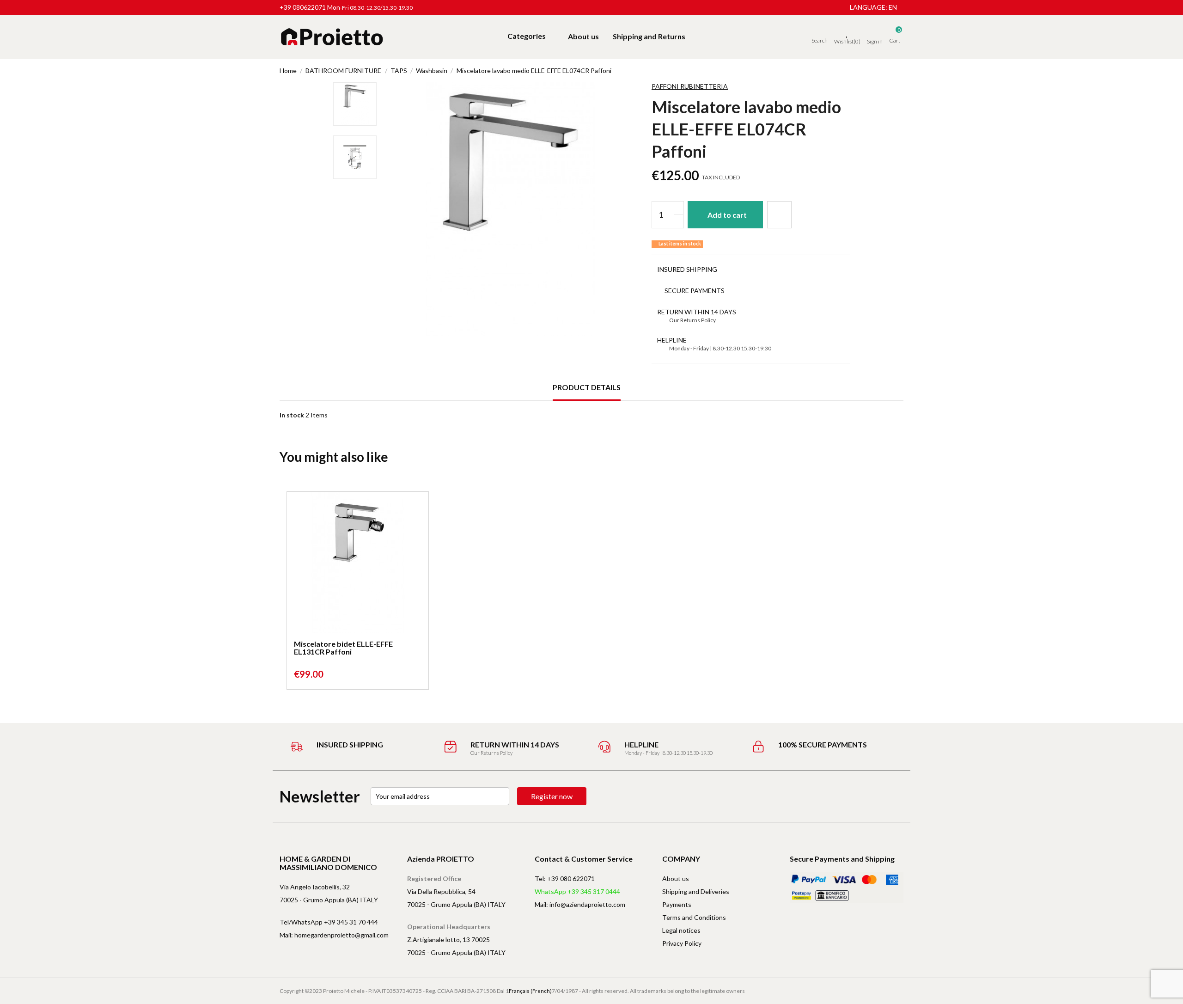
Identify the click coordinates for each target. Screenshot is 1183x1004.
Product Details (587, 387)
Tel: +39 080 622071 (565, 878)
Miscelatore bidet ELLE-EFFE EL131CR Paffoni (343, 647)
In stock (292, 415)
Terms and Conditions (694, 917)
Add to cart (727, 214)
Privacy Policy (681, 943)
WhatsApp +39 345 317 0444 (577, 891)
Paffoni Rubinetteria (690, 86)
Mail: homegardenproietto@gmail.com (334, 935)
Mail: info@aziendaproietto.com (580, 904)
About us (675, 878)
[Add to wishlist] (779, 214)
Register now (552, 796)
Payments (676, 904)
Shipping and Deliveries (695, 891)
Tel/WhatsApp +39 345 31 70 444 (329, 922)
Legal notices (681, 930)
